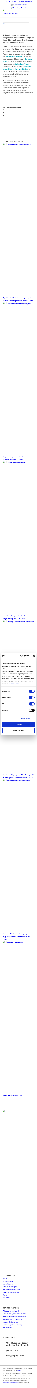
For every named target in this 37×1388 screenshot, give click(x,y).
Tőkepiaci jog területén (14, 56)
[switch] (32, 697)
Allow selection (18, 731)
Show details (25, 718)
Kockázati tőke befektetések (12, 1319)
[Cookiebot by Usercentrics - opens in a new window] (21, 656)
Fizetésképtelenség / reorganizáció (14, 1316)
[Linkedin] (32, 1385)
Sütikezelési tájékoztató (11, 1292)
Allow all (18, 725)
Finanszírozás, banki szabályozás (14, 1314)
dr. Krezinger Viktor (22, 64)
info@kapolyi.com (15, 1355)
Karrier (5, 1295)
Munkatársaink (8, 1284)
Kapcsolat (6, 1298)
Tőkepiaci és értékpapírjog (11, 1311)
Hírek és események (10, 1287)
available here (14, 683)
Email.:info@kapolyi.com (25, 1)
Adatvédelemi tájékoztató (11, 1289)
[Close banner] (34, 656)
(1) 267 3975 (12, 1350)
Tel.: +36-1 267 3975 (11, 1)
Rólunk (5, 1278)
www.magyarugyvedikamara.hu (10, 1382)
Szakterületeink (8, 1281)
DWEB (19, 1370)
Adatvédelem (7, 1327)
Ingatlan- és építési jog (10, 1322)
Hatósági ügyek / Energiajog (12, 1325)
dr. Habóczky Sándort (20, 69)
